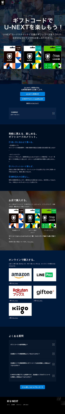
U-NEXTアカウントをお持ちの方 (32, 99)
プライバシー (18, 404)
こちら (31, 242)
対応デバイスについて (32, 103)
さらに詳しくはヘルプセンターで (32, 387)
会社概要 (13, 404)
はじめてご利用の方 (32, 94)
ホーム (8, 404)
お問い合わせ (25, 404)
